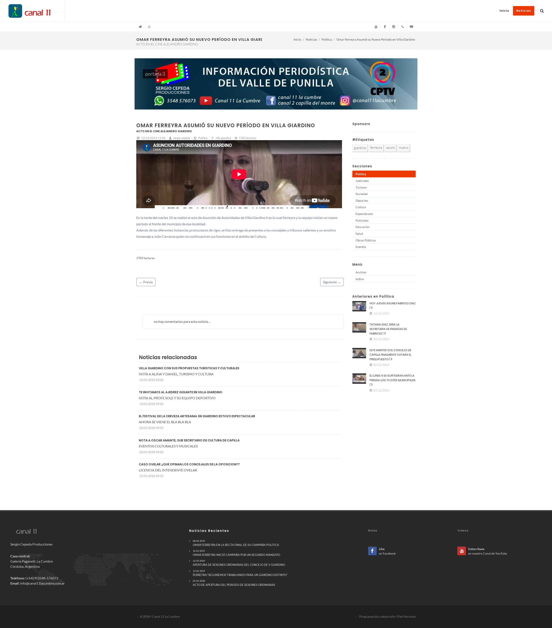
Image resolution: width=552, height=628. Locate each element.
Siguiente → (332, 282)
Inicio (297, 39)
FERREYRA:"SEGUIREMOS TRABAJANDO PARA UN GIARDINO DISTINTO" (240, 573)
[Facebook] (385, 27)
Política (326, 39)
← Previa (146, 282)
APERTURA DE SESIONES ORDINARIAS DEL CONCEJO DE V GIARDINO (239, 562)
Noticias (311, 39)
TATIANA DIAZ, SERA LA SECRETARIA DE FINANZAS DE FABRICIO (388, 329)
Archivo (361, 272)
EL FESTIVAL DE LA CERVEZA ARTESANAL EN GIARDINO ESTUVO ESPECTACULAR (197, 416)
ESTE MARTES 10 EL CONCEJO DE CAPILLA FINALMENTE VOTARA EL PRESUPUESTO (390, 354)
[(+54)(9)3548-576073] (402, 27)
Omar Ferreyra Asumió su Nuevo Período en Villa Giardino (375, 39)
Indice (360, 279)
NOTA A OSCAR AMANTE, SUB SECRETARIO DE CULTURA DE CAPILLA (189, 440)
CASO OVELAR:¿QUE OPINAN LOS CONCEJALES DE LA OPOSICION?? (189, 464)
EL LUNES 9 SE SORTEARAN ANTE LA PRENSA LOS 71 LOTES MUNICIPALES (393, 378)
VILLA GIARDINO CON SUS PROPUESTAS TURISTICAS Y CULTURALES (189, 368)
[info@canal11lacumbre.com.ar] (411, 27)
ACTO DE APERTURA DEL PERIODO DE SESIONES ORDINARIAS (234, 583)
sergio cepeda (181, 138)
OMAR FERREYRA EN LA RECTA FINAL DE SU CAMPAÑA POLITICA (236, 543)
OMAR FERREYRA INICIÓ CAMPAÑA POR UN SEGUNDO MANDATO (236, 553)
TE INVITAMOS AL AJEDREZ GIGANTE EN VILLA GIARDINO (180, 392)
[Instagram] (393, 27)
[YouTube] (376, 27)
